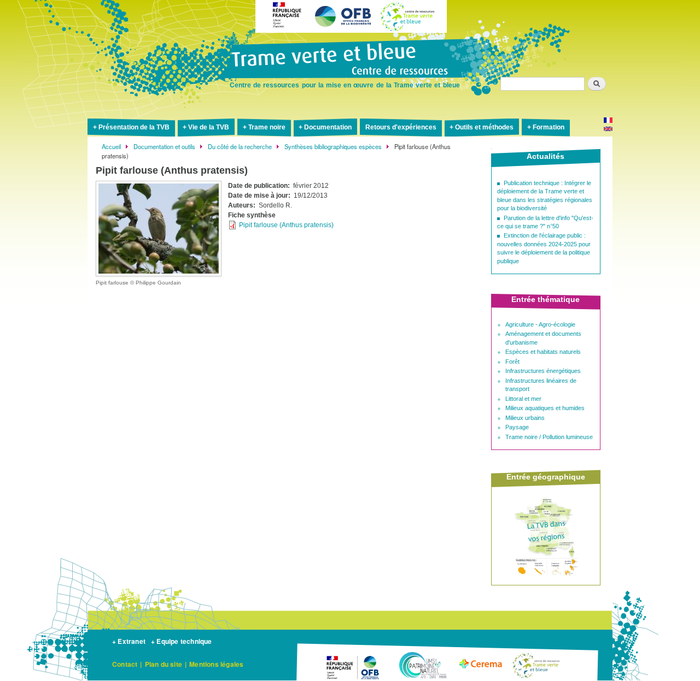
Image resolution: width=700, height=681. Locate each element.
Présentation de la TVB (134, 127)
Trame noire (266, 127)
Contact (124, 664)
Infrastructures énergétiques (543, 371)
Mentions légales (216, 664)
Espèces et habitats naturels (543, 351)
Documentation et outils (164, 146)
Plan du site (163, 664)
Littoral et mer (523, 398)
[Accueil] (350, 60)
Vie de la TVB (208, 127)
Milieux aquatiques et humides (545, 408)
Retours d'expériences (400, 127)
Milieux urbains (525, 417)
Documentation (328, 127)
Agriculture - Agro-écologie (540, 324)
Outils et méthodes (484, 127)
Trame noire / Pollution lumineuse (549, 437)
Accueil (111, 146)
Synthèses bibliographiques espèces (333, 146)
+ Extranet (128, 641)
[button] (158, 228)
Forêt (512, 361)
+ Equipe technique (181, 641)
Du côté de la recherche (240, 146)
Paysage (517, 427)
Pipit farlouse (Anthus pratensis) (286, 225)
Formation (548, 127)
